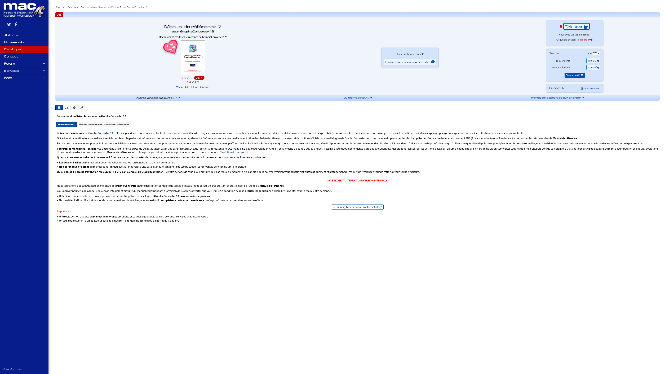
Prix (590, 53)
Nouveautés (14, 42)
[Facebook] (16, 24)
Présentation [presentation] (66, 125)
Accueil (13, 35)
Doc (59, 14)
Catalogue (12, 49)
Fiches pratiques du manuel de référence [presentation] (104, 125)
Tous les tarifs (573, 75)
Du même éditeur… (358, 98)
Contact (11, 57)
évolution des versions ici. (235, 152)
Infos (8, 78)
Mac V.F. (180, 86)
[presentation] (59, 107)
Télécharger (574, 26)
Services (11, 71)
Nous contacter (591, 88)
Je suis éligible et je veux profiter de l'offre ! (357, 207)
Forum (9, 64)
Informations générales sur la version (557, 98)
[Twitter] (9, 24)
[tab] (59, 107)
